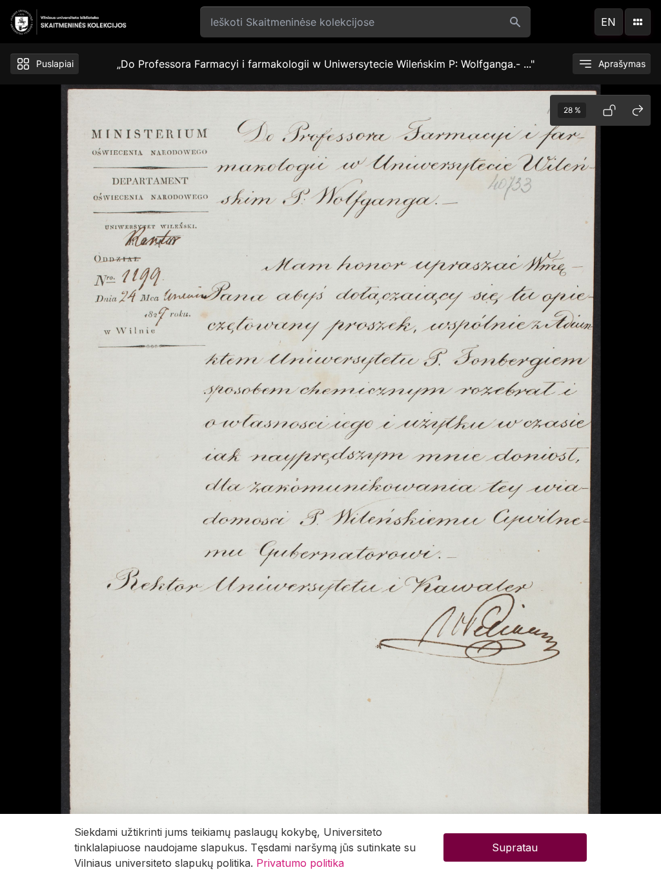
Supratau (515, 847)
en (608, 21)
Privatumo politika (300, 862)
